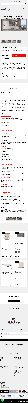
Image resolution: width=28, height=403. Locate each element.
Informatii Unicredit (18, 367)
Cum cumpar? (17, 358)
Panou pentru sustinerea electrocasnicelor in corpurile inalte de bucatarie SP (7, 273)
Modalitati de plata (18, 359)
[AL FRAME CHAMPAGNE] (19, 252)
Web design (20, 401)
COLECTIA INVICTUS (18, 18)
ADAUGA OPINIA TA (14, 301)
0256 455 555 (14, 1)
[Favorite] (12, 239)
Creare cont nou (18, 371)
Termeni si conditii (18, 362)
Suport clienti (3, 383)
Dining (1, 359)
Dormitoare (3, 364)
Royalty (26, 401)
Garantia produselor (19, 363)
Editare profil (17, 378)
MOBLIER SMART (3, 363)
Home (6, 18)
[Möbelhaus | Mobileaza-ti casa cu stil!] (5, 10)
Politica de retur (17, 365)
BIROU (1, 367)
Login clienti (17, 372)
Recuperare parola (18, 373)
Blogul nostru (3, 385)
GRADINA (2, 368)
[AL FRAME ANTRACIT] (16, 252)
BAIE (1, 362)
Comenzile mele (18, 376)
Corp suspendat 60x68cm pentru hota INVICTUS (20, 272)
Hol (1, 365)
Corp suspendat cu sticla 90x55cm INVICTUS (20, 243)
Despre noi (2, 382)
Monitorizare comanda (19, 364)
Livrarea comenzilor (18, 360)
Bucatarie (11, 18)
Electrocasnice (3, 369)
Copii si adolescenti (5, 366)
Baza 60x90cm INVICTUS (6, 242)
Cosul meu (16, 375)
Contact (2, 386)
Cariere (2, 384)
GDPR (15, 366)
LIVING (1, 358)
